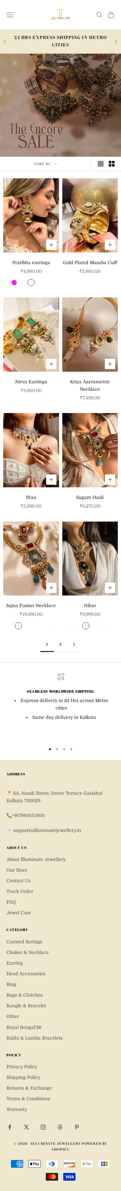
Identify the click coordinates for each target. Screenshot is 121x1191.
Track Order (19, 891)
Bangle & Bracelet (26, 1005)
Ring (11, 984)
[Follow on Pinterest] (77, 1127)
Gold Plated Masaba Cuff (90, 262)
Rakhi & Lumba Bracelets (34, 1038)
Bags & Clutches (24, 995)
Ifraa (31, 497)
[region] (60, 705)
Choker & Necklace (27, 952)
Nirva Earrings (31, 381)
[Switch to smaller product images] (112, 164)
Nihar (90, 605)
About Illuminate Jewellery (36, 859)
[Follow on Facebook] (9, 1127)
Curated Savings (24, 941)
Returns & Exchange (29, 1088)
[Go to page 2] (74, 644)
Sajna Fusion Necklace (31, 605)
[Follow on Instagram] (43, 1127)
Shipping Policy (23, 1077)
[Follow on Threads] (60, 1127)
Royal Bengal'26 (23, 1027)
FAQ (11, 902)
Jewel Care (18, 912)
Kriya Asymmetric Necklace (90, 385)
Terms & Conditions (28, 1098)
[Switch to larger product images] (101, 164)
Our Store (16, 870)
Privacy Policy (21, 1066)
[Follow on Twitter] (26, 1127)
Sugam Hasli (90, 497)
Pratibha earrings (31, 262)
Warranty (16, 1109)
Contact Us (18, 880)
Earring (14, 963)
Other (12, 1016)
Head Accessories (25, 973)
